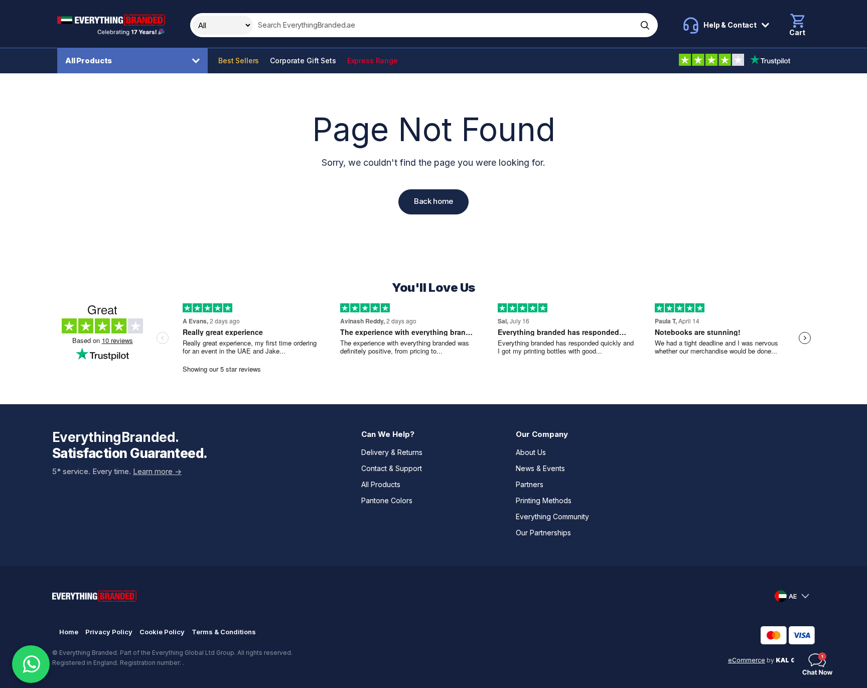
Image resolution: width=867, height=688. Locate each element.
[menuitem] (135, 60)
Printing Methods (543, 500)
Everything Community (552, 516)
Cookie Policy (162, 632)
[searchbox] (444, 25)
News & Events (540, 468)
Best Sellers (238, 60)
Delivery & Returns (391, 452)
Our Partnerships (543, 532)
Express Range (372, 60)
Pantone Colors (386, 500)
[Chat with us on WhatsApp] (31, 664)
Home (68, 632)
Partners (529, 484)
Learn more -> (157, 471)
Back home (433, 201)
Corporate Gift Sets (303, 60)
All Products (88, 60)
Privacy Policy (108, 632)
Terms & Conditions (224, 632)
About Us (531, 452)
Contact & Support (391, 468)
